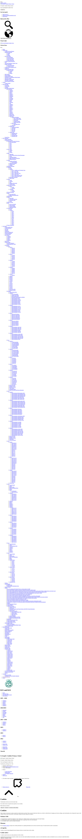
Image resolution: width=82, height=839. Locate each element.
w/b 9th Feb (14, 363)
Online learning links (13, 292)
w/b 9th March (14, 367)
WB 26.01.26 (14, 461)
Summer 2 (11, 95)
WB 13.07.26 (14, 542)
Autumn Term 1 (10, 655)
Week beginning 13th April (16, 327)
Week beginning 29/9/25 (16, 302)
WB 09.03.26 (14, 525)
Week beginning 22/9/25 (16, 301)
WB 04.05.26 (14, 473)
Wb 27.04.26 (14, 531)
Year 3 (10, 145)
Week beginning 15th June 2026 (17, 336)
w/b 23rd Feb (14, 365)
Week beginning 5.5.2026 (16, 425)
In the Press (7, 85)
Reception (9, 291)
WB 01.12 (13, 454)
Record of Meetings (10, 243)
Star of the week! (12, 289)
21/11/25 (10, 284)
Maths (8, 153)
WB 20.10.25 (14, 449)
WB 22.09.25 (14, 445)
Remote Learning (8, 674)
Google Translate (12, 206)
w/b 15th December (15, 356)
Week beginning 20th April (16, 328)
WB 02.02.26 (14, 462)
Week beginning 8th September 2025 (18, 393)
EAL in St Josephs (12, 204)
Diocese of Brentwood (9, 232)
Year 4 (10, 146)
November (11, 98)
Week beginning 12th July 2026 (17, 435)
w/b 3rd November (15, 350)
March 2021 (14, 123)
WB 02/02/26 (14, 520)
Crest (10, 182)
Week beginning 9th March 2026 (17, 419)
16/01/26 (13, 249)
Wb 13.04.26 (14, 529)
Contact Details (7, 83)
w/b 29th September (15, 345)
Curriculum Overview (9, 140)
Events (10, 156)
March (10, 101)
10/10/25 (10, 279)
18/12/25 (10, 288)
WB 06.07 (13, 481)
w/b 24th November (15, 353)
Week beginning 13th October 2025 (18, 398)
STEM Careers (12, 184)
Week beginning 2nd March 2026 (17, 417)
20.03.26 (13, 258)
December (11, 99)
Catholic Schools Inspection (10, 61)
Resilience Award (12, 387)
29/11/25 (10, 285)
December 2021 (14, 136)
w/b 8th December (15, 355)
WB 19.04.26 (14, 471)
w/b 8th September (15, 342)
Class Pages (7, 245)
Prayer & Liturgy (8, 56)
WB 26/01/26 (14, 519)
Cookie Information (8, 771)
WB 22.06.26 (14, 539)
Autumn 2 (11, 91)
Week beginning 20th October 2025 (18, 399)
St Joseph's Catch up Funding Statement (12, 675)
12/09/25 (10, 274)
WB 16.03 (13, 467)
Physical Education (10, 192)
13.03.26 (13, 257)
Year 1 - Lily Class (15, 171)
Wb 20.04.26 (14, 530)
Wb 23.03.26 (14, 527)
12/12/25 (10, 287)
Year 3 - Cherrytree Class (16, 173)
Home (4, 49)
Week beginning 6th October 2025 (18, 397)
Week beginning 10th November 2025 (18, 402)
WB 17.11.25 (14, 510)
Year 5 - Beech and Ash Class (17, 175)
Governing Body (8, 234)
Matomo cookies (6, 825)
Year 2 (10, 144)
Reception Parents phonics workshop (18, 297)
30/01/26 (13, 251)
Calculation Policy (12, 389)
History (10, 186)
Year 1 (10, 143)
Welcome (6, 230)
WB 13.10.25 (14, 448)
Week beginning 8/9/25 (16, 298)
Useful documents (12, 440)
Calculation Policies (12, 157)
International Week (12, 207)
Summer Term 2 (10, 654)
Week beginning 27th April (16, 329)
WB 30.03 (13, 469)
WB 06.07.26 (14, 541)
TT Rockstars (14, 491)
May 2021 (13, 129)
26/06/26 (13, 271)
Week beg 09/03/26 (15, 323)
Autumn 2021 (11, 132)
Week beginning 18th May (16, 332)
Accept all (6, 807)
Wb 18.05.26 (14, 534)
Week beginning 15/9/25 (16, 299)
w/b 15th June (14, 380)
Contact (4, 82)
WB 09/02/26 (14, 521)
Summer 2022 (11, 115)
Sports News (7, 137)
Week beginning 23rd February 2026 (18, 416)
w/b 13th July (14, 384)
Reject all (2, 807)
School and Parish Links (9, 69)
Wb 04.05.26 (14, 532)
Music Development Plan (13, 195)
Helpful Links (11, 487)
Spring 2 (10, 93)
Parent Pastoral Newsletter (9, 81)
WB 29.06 (13, 480)
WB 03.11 (13, 450)
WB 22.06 (13, 479)
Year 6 (10, 148)
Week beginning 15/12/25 (16, 312)
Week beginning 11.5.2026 (16, 426)
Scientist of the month (13, 183)
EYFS (13, 211)
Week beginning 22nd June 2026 (17, 337)
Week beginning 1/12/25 (16, 310)
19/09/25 (10, 276)
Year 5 (10, 147)
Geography (11, 189)
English (8, 160)
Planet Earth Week (17, 122)
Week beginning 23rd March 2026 (18, 420)
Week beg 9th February (16, 319)
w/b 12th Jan (14, 359)
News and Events (12, 194)
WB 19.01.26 (14, 460)
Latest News (7, 86)
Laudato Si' (7, 68)
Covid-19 (4, 673)
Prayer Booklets (10, 57)
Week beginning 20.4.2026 (16, 423)
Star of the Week (12, 385)
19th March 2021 (17, 124)
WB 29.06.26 (14, 540)
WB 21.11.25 (14, 511)
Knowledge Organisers (13, 177)
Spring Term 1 (9, 657)
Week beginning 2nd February (17, 413)
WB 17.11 (13, 452)
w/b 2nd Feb (14, 362)
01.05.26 (13, 263)
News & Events (5, 84)
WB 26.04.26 (14, 472)
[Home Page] (7, 3)
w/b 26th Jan (14, 361)
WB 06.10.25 (14, 447)
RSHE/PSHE (9, 196)
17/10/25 (10, 280)
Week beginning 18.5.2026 (16, 427)
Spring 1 (10, 92)
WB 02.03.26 (14, 524)
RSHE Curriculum (8, 64)
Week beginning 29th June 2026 (17, 338)
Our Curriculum (5, 138)
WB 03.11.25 (14, 508)
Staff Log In (5, 775)
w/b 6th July (14, 383)
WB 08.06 (13, 477)
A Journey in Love (10, 66)
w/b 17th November (15, 352)
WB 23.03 (13, 468)
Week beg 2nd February (16, 318)
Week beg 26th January (16, 317)
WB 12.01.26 (14, 459)
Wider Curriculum (8, 139)
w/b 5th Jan (14, 358)
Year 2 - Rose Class (15, 172)
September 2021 (14, 133)
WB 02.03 (13, 465)
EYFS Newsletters (15, 294)
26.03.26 (13, 259)
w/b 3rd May (14, 374)
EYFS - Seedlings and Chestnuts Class (18, 170)
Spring (8, 54)
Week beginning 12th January (17, 410)
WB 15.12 (13, 456)
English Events (12, 164)
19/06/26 (13, 270)
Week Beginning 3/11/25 (16, 306)
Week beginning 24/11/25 (16, 309)
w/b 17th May (14, 376)
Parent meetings (14, 162)
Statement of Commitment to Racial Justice (12, 77)
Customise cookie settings (13, 807)
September (11, 96)
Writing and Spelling (13, 163)
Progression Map (12, 200)
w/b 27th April (14, 373)
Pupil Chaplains (7, 75)
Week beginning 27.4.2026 (16, 424)
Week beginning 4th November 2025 (18, 401)
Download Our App (6, 676)
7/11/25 (10, 282)
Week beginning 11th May (16, 331)
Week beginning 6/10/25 (16, 303)
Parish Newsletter (10, 70)
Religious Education (8, 52)
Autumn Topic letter (15, 295)
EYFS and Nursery (12, 142)
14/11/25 (10, 283)
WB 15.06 (13, 478)
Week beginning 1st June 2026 (17, 334)
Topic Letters (9, 149)
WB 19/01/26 (14, 518)
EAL (8, 203)
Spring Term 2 (9, 664)
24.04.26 (13, 262)
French (8, 197)
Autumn (8, 53)
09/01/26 (13, 248)
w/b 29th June (14, 382)
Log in (4, 677)
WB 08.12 (13, 455)
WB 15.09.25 (14, 444)
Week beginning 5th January (17, 409)
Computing (9, 167)
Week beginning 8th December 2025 (18, 406)
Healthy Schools (10, 202)
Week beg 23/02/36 (15, 321)
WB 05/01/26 (14, 516)
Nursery (8, 246)
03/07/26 (13, 272)
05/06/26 (13, 268)
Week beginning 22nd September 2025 (18, 395)
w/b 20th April (14, 372)
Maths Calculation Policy (13, 488)
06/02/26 (13, 252)
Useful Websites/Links (13, 546)
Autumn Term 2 (10, 656)
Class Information (12, 544)
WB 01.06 (13, 476)
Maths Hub (11, 154)
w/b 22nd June (14, 381)
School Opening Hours (9, 671)
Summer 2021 (11, 126)
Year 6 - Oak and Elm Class (16, 176)
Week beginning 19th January (17, 411)
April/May (11, 102)
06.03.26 (13, 256)
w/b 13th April (14, 371)
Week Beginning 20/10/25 (16, 300)
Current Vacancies (8, 228)
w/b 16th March (14, 368)
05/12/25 (10, 286)
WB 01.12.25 (14, 512)
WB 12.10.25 (14, 499)
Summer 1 (11, 94)
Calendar (6, 87)
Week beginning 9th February (17, 414)
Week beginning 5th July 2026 (17, 434)
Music (8, 193)
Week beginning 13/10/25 (16, 304)
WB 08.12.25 (14, 513)
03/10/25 (10, 278)
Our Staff (6, 229)
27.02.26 (13, 255)
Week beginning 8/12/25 (16, 311)
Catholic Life (5, 50)
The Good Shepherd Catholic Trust (11, 63)
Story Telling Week (17, 118)
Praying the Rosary (10, 58)
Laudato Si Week (17, 121)
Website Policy (7, 772)
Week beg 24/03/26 (15, 325)
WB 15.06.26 (14, 538)
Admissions (7, 231)
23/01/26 (13, 250)
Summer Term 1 (10, 653)
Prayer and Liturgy (10, 59)
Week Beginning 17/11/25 (16, 308)
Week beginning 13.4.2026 (16, 422)
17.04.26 (13, 261)
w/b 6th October (14, 346)
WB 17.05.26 (14, 475)
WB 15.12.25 (14, 514)
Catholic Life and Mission (9, 51)
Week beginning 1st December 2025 (18, 405)
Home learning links (15, 296)
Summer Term (9, 665)
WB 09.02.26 (14, 463)
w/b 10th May (14, 375)
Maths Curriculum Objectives (14, 158)
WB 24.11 (13, 453)
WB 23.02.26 (14, 523)
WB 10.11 (13, 451)
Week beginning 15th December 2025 (18, 407)
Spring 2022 (11, 114)
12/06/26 (13, 269)
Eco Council (7, 235)
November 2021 (14, 135)
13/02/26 (13, 253)
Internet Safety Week (17, 119)
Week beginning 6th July (16, 339)
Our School (5, 226)
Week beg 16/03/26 (15, 324)
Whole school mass (10, 60)
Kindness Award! (12, 290)
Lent (6, 62)
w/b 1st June (14, 378)
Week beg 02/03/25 (15, 322)
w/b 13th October (15, 347)
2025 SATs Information (13, 557)
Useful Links (11, 483)
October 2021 (14, 134)
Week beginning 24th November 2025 (18, 404)
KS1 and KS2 (9, 89)
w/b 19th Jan (14, 360)
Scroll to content (3, 2)
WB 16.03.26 (14, 526)
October (10, 97)
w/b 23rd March (14, 369)
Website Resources (12, 159)
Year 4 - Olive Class (15, 174)
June (10, 103)
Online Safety (11, 178)
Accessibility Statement (9, 773)
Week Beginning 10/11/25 (16, 307)
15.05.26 (13, 265)
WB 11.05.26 (14, 474)
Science (8, 179)
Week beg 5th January (15, 314)
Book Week (16, 120)
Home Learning (12, 205)
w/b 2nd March (14, 366)
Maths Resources (15, 492)
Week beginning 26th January (17, 412)
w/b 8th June (14, 379)
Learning (11, 169)
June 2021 (13, 130)
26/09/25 (10, 277)
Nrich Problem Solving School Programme (16, 155)
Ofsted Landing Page (8, 227)
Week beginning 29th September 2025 (18, 396)
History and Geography (11, 185)
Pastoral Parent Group (9, 76)
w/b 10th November (15, 351)
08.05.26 (13, 264)
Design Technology (10, 225)
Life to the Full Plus (10, 65)
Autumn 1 (11, 90)
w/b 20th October (15, 348)
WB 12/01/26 (14, 517)
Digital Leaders (7, 242)
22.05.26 (13, 266)
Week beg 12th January (16, 315)
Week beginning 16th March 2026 (18, 418)
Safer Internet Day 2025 (11, 244)
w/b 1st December (15, 354)
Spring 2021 (11, 116)
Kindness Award (12, 386)
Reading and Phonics (13, 161)
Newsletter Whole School (9, 88)
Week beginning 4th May (16, 330)
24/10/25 (10, 281)
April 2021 (13, 125)
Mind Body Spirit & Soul (9, 79)
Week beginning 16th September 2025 (18, 394)
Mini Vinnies (7, 74)
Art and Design (10, 208)
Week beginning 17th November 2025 (18, 403)
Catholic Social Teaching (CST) (10, 67)
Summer (8, 55)
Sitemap (4, 774)
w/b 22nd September (15, 344)
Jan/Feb (10, 100)
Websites (10, 165)
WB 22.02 (13, 464)
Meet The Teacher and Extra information (16, 390)
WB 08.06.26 (14, 537)
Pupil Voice (7, 241)
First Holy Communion (9, 80)
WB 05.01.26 (14, 458)
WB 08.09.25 (14, 443)
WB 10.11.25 (14, 509)
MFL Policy (11, 198)
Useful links (11, 439)
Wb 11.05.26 (14, 533)
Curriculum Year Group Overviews (13, 141)
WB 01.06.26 (14, 536)
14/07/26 (13, 273)
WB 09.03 (13, 466)
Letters (10, 486)
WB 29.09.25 (14, 446)
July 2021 (13, 131)
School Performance (8, 233)
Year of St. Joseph (8, 78)
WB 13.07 (13, 482)
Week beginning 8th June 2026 (17, 335)
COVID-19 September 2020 (10, 670)
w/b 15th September (15, 343)
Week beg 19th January (16, 316)
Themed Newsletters (15, 117)
